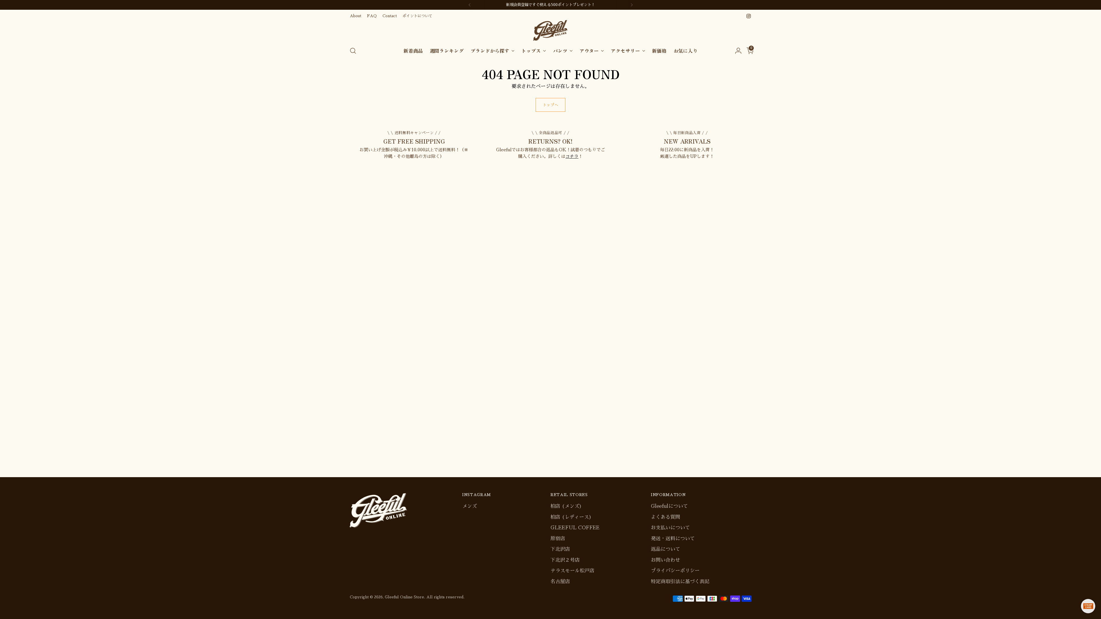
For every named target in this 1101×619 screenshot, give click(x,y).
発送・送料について (673, 538)
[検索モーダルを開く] (353, 50)
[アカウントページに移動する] (736, 50)
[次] (631, 5)
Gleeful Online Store (404, 597)
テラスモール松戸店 (572, 570)
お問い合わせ (665, 560)
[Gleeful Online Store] (550, 30)
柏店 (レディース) (571, 517)
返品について (665, 549)
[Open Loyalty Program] (1088, 606)
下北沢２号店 (565, 560)
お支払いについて (670, 527)
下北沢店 (560, 549)
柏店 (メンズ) (566, 506)
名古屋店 (560, 581)
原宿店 (557, 538)
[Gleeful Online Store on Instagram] (748, 16)
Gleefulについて (669, 506)
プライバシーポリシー (675, 570)
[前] (469, 5)
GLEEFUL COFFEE (575, 527)
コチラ (571, 156)
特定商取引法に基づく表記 (680, 581)
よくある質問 (665, 517)
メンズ (469, 506)
